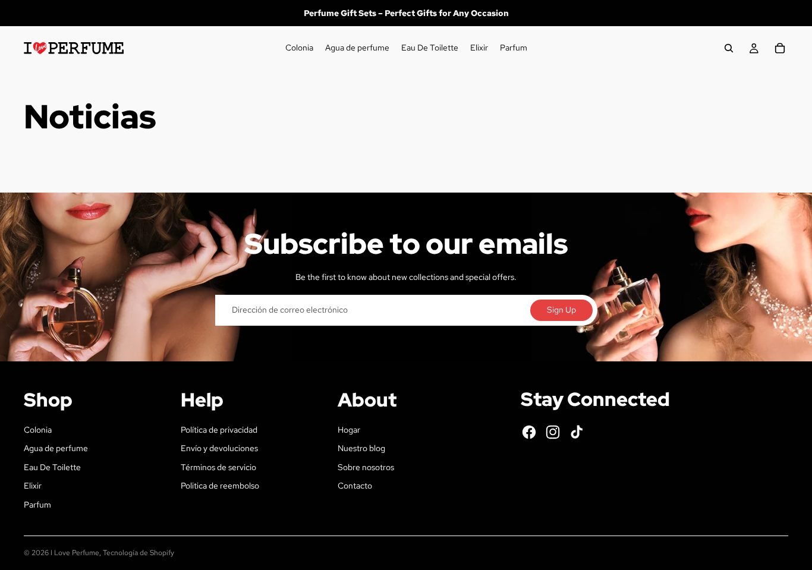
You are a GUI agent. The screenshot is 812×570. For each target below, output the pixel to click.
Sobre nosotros (366, 467)
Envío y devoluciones (219, 448)
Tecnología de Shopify (138, 553)
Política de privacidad (219, 429)
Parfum (37, 504)
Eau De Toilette (52, 467)
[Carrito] (780, 48)
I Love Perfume (75, 553)
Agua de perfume (56, 448)
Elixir (33, 485)
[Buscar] (729, 48)
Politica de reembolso (220, 485)
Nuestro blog (361, 448)
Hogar (349, 429)
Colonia (38, 429)
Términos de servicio (218, 467)
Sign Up (561, 309)
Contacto (355, 485)
